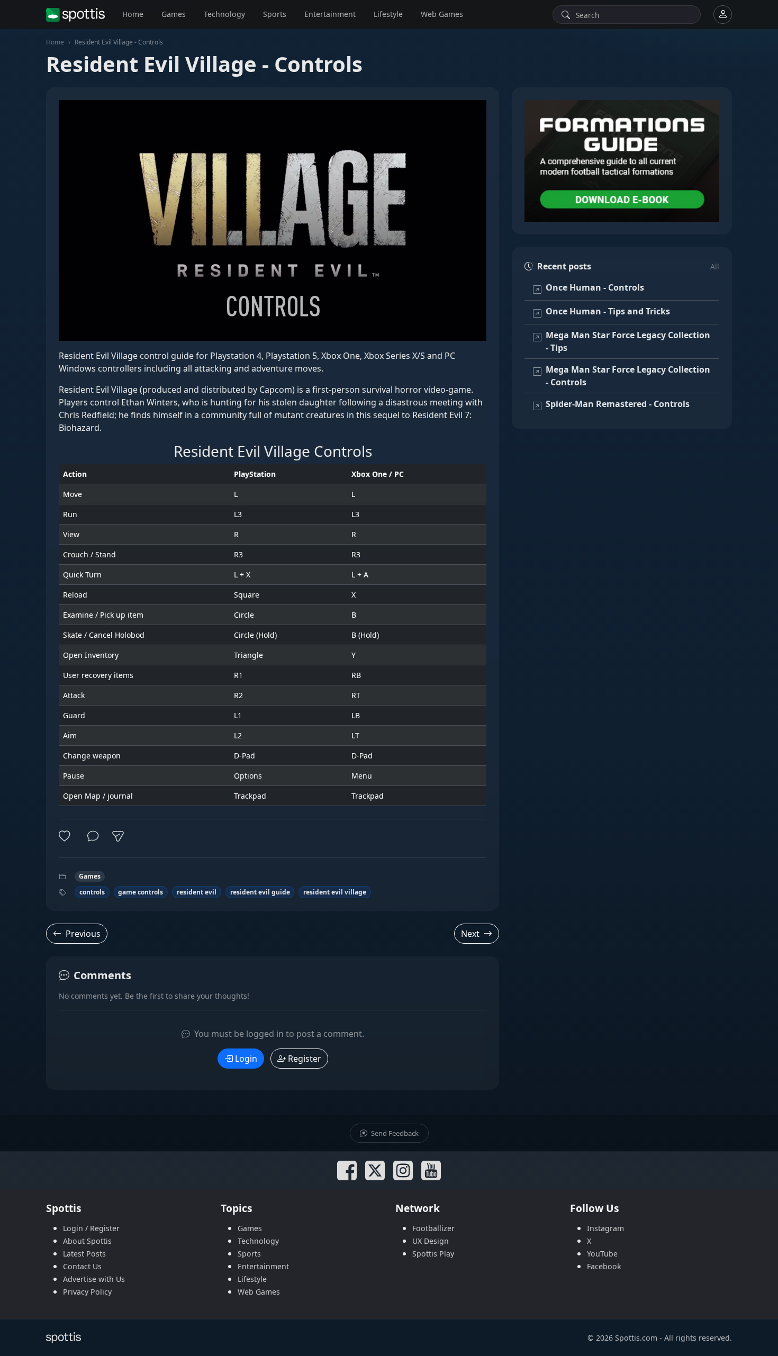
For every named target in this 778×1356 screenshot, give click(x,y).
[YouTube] (431, 1170)
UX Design (430, 1241)
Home (132, 14)
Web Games (442, 14)
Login (246, 1058)
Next (470, 933)
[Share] (118, 836)
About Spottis (87, 1241)
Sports (274, 14)
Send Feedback (394, 1133)
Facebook (604, 1266)
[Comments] (93, 836)
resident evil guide (260, 892)
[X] (375, 1170)
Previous (83, 933)
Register (304, 1058)
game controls (140, 892)
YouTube (602, 1254)
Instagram (605, 1228)
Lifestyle (388, 14)
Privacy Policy (87, 1292)
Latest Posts (84, 1254)
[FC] (621, 161)
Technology (224, 14)
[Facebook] (347, 1170)
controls (92, 892)
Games (173, 14)
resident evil (196, 892)
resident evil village (334, 892)
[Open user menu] (722, 14)
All (714, 266)
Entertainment (330, 14)
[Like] (67, 836)
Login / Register (91, 1228)
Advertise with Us (94, 1279)
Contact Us (82, 1266)
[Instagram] (403, 1170)
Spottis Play (433, 1254)
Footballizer (433, 1228)
